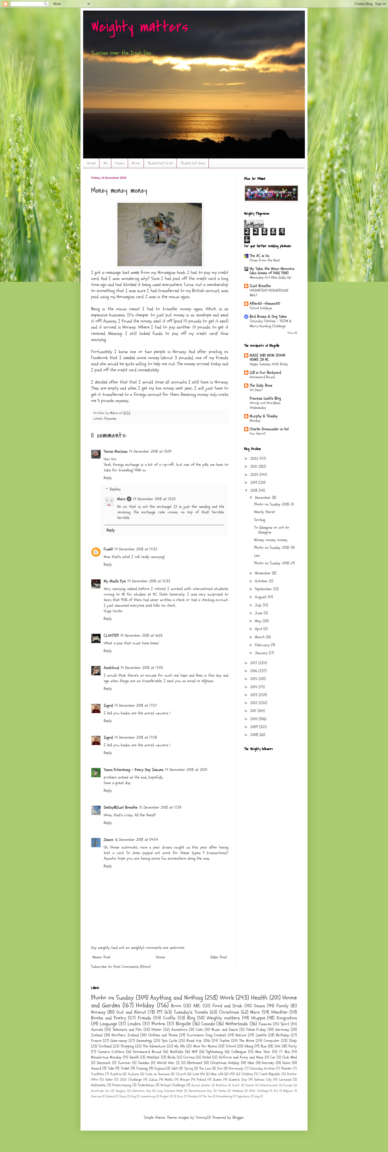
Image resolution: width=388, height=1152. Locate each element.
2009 (254, 727)
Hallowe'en (98, 1085)
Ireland (96, 1035)
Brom (136, 163)
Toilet (125, 1068)
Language (108, 1023)
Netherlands (236, 1023)
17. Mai (284, 1052)
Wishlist (153, 1057)
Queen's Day (238, 1079)
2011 (254, 711)
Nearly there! (264, 512)
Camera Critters (111, 1052)
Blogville (183, 1023)
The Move (246, 1040)
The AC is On (259, 256)
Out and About (131, 1012)
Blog (191, 1018)
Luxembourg (147, 1096)
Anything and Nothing (176, 997)
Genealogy (144, 1040)
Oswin (119, 163)
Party (292, 1046)
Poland (201, 1079)
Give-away (119, 1040)
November (263, 573)
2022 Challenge (258, 1091)
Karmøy (268, 1063)
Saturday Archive (262, 1068)
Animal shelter (200, 1085)
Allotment (194, 1063)
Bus (264, 1046)
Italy (293, 1040)
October (262, 581)
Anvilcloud (111, 668)
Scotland (105, 1046)
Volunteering (224, 1096)
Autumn (133, 1074)
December (263, 497)
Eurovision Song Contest (206, 1035)
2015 (254, 679)
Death (134, 1057)
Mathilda (176, 1052)
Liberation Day (141, 1091)
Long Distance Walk (170, 1091)
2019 (254, 482)
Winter (156, 1029)
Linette (261, 1035)
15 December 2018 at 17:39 (160, 807)
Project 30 (166, 1096)
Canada (208, 1023)
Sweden (143, 1063)
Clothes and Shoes (163, 1035)
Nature (240, 1035)
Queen (217, 1079)
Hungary (121, 1091)
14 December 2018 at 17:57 (136, 705)
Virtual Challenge (172, 1085)
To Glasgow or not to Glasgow (271, 530)
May (259, 621)
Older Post (218, 957)
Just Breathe (260, 286)
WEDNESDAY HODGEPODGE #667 (269, 293)
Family (282, 1006)
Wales (222, 1091)
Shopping (127, 1046)
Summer (124, 1063)
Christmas (229, 1012)
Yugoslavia (243, 1096)
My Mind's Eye (115, 581)
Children (247, 1074)
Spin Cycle (169, 1040)
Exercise (96, 1096)
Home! (91, 163)
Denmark (104, 1063)
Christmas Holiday (224, 1063)
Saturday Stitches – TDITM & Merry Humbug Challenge (270, 324)
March (260, 637)
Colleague (238, 1052)
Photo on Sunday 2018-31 (274, 504)
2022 (255, 458)
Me (105, 163)
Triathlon (97, 1074)
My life (179, 1046)
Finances (110, 418)
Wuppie (258, 1018)
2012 (254, 703)
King (133, 1096)
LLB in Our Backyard (265, 372)
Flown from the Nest (265, 260)
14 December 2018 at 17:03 (142, 668)
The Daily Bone (261, 385)
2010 (254, 719)
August (261, 597)
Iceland (110, 1096)
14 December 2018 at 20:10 (186, 769)
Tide (111, 1068)
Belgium (288, 1091)
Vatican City (263, 1079)
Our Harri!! (258, 433)
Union (286, 1063)
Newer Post (101, 957)
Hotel (206, 1057)
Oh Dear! (256, 389)
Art (276, 1091)
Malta (169, 1079)
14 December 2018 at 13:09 (150, 451)
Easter (249, 1085)
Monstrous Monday (106, 1057)
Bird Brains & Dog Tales (268, 316)
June (259, 613)
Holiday (145, 1005)
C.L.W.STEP (111, 635)
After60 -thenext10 (265, 303)
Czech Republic (270, 1074)
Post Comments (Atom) (132, 967)
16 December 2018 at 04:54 (136, 839)
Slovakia (193, 1096)
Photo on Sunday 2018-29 (274, 563)
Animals (97, 1029)
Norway (98, 1012)
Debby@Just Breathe (121, 807)
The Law (205, 1068)
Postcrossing (121, 1085)
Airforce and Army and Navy (241, 1057)
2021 (254, 466)
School (231, 1046)
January (262, 653)
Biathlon (221, 1085)
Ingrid (108, 705)
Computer (272, 1040)
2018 (254, 490)
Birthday (282, 1035)
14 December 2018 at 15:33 (148, 581)
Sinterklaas (146, 1085)
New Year (262, 1052)
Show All (292, 333)
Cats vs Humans (158, 1074)
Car (273, 1057)
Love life (199, 1074)
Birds (172, 1057)
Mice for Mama (205, 1046)
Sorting (259, 520)
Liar (257, 555)
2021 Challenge (131, 1079)
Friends (144, 1018)
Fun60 (108, 549)
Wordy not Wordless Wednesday (265, 405)
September (264, 589)
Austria (116, 1074)
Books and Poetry (108, 1018)
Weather (279, 1012)
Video (109, 1079)
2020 (254, 474)
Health (259, 997)
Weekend (237, 1091)
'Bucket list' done (193, 163)
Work (227, 997)
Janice (108, 839)
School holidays (261, 308)
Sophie (225, 1040)
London (134, 1023)
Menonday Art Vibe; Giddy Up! (270, 277)
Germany (282, 1029)
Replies (115, 489)
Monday (255, 420)
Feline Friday (256, 1029)
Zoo (220, 1068)
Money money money (270, 540)
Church (181, 1074)
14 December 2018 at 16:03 (141, 635)
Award (96, 1068)
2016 (254, 671)
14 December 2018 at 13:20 (154, 499)
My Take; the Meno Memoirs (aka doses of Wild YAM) (272, 271)
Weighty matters (139, 27)
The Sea (207, 1096)
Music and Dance (224, 1029)
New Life (217, 1074)
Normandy (236, 1068)
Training (142, 1068)
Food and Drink (227, 1006)
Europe (287, 1085)
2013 (254, 695)
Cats (199, 1029)
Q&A (175, 1068)
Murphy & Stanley (264, 416)
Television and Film (127, 1029)
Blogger (238, 1117)
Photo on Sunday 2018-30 (274, 547)
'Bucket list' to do (160, 163)
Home (160, 957)
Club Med (289, 1057)
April (259, 629)
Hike (251, 1063)
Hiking (248, 1046)
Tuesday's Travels (191, 1012)
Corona (189, 1057)
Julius (153, 1079)
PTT (160, 1012)
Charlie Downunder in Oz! (269, 429)
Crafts (169, 1018)
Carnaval (285, 1079)
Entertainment (269, 1085)
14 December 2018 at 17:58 (136, 737)
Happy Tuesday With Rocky (269, 364)
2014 (254, 687)
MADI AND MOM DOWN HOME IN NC (267, 357)
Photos (158, 1023)
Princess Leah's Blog (265, 398)
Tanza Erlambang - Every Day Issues (133, 769)
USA (232, 1074)
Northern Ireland (125, 1035)
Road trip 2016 (198, 1040)
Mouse (185, 1079)
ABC (197, 1006)
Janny (122, 1096)
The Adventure (154, 1046)
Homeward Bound (262, 377)
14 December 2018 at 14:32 (136, 549)
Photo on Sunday (112, 997)
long (256, 1096)
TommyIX (203, 1117)
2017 (254, 663)
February (263, 645)
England (159, 1068)
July (259, 605)
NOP (194, 1052)
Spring (188, 1068)
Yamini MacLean (115, 451)
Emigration (287, 1018)
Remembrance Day (200, 1091)
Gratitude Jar (100, 1091)
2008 (254, 735)
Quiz (180, 1096)
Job (278, 1046)
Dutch (236, 1085)
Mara (121, 499)
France (96, 1040)
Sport (285, 1024)
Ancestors (179, 1029)
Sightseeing (214, 1052)
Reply (108, 478)
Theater (286, 1068)
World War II (168, 1063)
